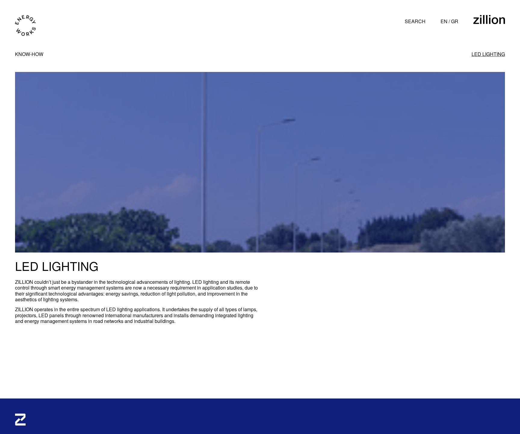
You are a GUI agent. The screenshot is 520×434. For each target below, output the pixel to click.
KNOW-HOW (29, 54)
